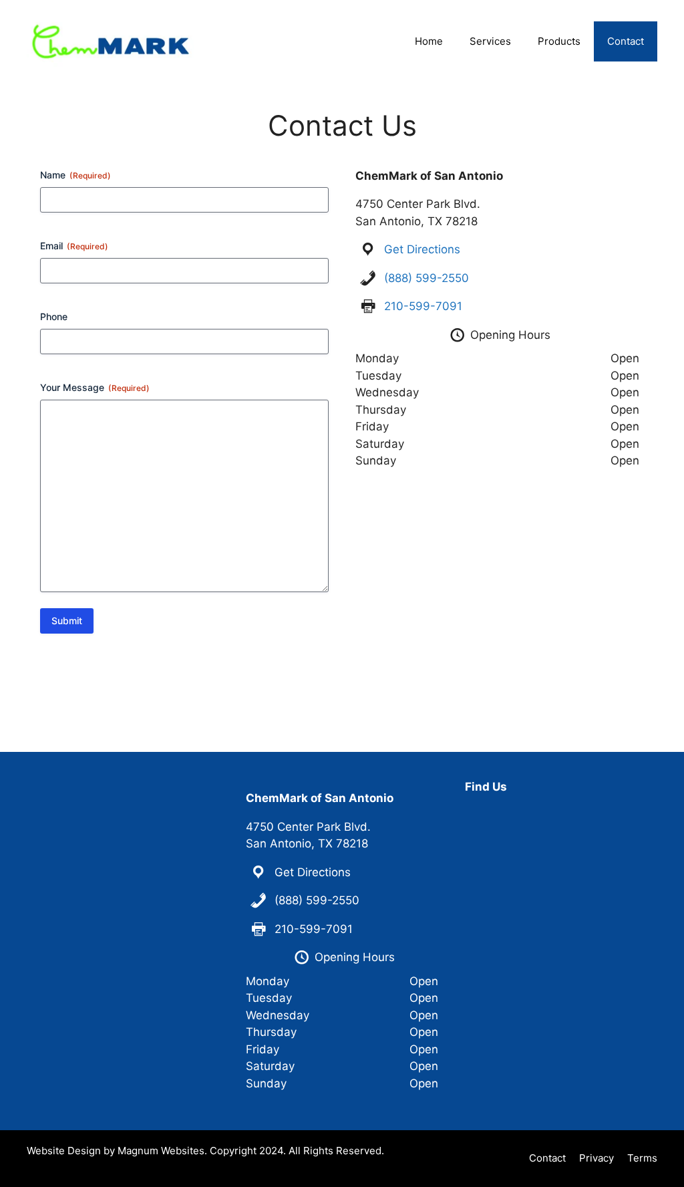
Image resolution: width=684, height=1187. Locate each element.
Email (74, 245)
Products (559, 41)
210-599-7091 (423, 306)
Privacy (596, 1158)
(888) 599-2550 (426, 278)
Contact (625, 41)
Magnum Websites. (162, 1150)
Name (75, 174)
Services (490, 41)
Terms (642, 1158)
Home (429, 41)
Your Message (95, 387)
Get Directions (422, 249)
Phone (53, 316)
